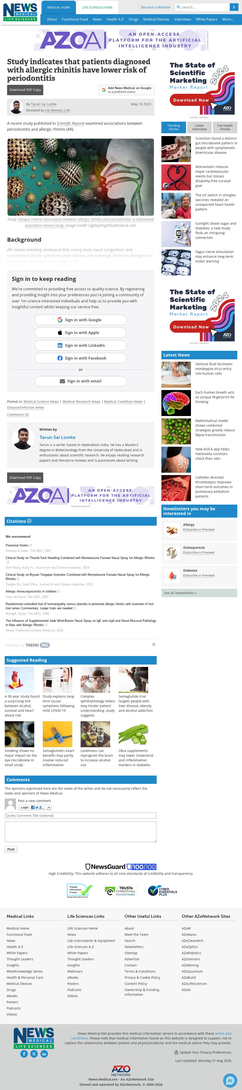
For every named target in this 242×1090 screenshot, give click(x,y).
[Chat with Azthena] (230, 1080)
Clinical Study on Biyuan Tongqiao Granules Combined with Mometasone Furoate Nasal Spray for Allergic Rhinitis (78, 577)
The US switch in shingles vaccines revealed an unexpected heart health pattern (215, 202)
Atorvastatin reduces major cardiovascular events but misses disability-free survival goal (213, 176)
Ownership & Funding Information (142, 992)
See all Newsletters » (180, 593)
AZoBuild (189, 977)
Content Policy (136, 983)
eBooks (12, 996)
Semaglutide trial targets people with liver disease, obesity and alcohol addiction (136, 703)
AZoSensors (191, 959)
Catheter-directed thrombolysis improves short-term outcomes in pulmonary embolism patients (214, 486)
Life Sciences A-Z (80, 946)
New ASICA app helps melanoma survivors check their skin (212, 454)
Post (11, 849)
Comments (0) (18, 414)
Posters (12, 1002)
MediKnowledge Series (25, 971)
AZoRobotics (191, 953)
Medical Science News (41, 401)
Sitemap (131, 953)
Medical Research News (81, 401)
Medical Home (58, 7)
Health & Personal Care (25, 977)
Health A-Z (15, 946)
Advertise (132, 959)
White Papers (17, 953)
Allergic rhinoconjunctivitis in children (31, 591)
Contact (131, 965)
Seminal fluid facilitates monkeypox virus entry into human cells (214, 369)
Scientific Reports (71, 123)
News (11, 940)
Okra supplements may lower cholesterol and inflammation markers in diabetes (136, 757)
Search (130, 940)
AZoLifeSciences (194, 983)
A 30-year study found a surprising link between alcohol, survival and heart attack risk (22, 705)
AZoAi (186, 989)
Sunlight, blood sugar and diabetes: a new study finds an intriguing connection (215, 230)
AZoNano (189, 934)
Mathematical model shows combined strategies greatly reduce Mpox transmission (215, 427)
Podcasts (14, 1008)
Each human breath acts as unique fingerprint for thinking (215, 397)
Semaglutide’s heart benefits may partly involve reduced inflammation (58, 757)
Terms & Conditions (140, 971)
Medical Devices (19, 983)
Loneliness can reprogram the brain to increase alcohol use (97, 757)
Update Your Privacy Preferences (205, 1052)
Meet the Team (136, 934)
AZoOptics (190, 946)
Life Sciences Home (97, 7)
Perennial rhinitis (17, 545)
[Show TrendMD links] (154, 644)
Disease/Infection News (25, 407)
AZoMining (190, 965)
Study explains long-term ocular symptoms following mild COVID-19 (59, 703)
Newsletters (134, 946)
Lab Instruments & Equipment (91, 940)
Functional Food (19, 934)
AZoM (186, 928)
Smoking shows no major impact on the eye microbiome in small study (21, 757)
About (129, 928)
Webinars (74, 971)
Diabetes (190, 570)
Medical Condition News (123, 401)
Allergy (188, 524)
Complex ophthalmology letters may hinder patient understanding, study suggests (98, 705)
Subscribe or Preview (198, 529)
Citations (17, 521)
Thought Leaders (20, 959)
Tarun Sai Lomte (57, 437)
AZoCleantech (192, 940)
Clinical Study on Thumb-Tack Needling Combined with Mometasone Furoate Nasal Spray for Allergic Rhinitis (80, 558)
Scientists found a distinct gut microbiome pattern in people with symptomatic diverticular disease (216, 145)
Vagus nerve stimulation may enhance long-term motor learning (214, 256)
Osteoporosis (194, 547)
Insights (13, 965)
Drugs (11, 989)
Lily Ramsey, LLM (57, 110)
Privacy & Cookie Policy (142, 977)
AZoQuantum (192, 971)
